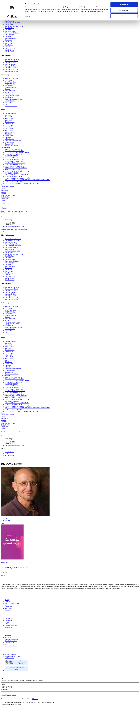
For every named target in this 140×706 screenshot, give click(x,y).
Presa (6, 644)
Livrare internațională (11, 625)
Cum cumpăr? (9, 618)
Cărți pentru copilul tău (11, 61)
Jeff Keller (8, 137)
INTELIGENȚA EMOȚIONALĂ (15, 159)
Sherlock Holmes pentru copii (13, 99)
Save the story (9, 97)
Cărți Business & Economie (13, 239)
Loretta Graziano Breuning (13, 140)
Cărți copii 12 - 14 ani (11, 71)
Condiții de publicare (11, 641)
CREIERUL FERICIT (11, 156)
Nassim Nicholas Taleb (11, 146)
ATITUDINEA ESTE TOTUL (14, 164)
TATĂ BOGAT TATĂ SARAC (14, 151)
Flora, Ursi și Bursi (10, 82)
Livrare (7, 622)
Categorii (7, 601)
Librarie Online (9, 452)
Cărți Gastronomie (10, 38)
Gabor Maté (8, 120)
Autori (3, 109)
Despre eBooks (9, 627)
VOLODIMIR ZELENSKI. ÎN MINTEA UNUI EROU (22, 183)
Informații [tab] (7, 520)
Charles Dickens (9, 132)
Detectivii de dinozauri (11, 78)
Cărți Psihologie (9, 28)
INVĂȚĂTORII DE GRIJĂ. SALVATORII (18, 171)
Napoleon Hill (9, 144)
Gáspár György (9, 123)
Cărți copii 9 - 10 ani (11, 67)
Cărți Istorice (8, 40)
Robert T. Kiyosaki (10, 113)
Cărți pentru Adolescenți (12, 59)
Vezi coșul (8, 226)
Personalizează (123, 10)
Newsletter (8, 637)
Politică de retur (9, 658)
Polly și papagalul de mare (12, 94)
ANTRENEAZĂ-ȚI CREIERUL (15, 163)
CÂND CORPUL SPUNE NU (14, 149)
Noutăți (7, 600)
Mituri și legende (10, 90)
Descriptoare (8, 608)
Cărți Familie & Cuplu (11, 247)
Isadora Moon (9, 85)
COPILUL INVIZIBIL (12, 173)
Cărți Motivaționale (10, 34)
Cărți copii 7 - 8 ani (10, 66)
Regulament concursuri (11, 639)
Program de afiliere (10, 646)
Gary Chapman (9, 118)
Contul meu (5, 203)
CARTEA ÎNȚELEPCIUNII (13, 181)
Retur (6, 624)
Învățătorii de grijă (10, 83)
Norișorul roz (9, 92)
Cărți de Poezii (9, 45)
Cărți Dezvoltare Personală (13, 245)
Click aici (35, 699)
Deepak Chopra (4, 562)
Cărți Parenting (9, 21)
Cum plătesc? (9, 620)
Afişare (27, 16)
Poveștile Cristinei (10, 101)
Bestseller (7, 46)
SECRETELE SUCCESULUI (14, 161)
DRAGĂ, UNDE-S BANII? (13, 169)
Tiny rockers (8, 102)
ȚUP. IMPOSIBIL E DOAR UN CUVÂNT (18, 178)
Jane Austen (8, 116)
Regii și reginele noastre (12, 95)
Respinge (124, 16)
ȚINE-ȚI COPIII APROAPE (13, 154)
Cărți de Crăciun (9, 52)
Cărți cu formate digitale (12, 603)
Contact (4, 208)
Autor (6, 453)
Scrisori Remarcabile (11, 106)
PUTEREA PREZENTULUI (13, 157)
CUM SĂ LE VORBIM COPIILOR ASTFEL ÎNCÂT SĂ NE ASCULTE (27, 180)
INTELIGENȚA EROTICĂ (13, 176)
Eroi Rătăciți (8, 80)
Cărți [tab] (6, 518)
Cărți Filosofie (9, 43)
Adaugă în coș (5, 560)
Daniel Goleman (9, 122)
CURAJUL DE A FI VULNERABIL (16, 168)
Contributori (8, 606)
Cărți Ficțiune (9, 24)
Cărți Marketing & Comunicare (14, 244)
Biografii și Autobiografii (12, 23)
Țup (6, 104)
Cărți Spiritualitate (10, 31)
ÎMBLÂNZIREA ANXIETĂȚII (14, 166)
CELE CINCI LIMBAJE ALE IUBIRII (17, 152)
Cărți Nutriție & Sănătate (12, 33)
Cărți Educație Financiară (12, 240)
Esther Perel (8, 127)
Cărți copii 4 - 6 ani (10, 64)
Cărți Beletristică (10, 48)
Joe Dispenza (9, 125)
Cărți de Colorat (9, 50)
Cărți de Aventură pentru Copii (14, 26)
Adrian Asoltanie (10, 142)
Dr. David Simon (10, 455)
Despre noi (8, 635)
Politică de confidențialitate (13, 656)
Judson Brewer (9, 139)
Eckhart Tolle (9, 135)
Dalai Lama (8, 134)
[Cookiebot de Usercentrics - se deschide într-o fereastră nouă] (12, 16)
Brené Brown (9, 128)
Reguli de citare (9, 642)
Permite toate (124, 5)
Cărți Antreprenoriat (11, 242)
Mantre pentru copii (10, 87)
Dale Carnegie (9, 130)
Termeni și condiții (10, 654)
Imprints (7, 610)
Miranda (7, 89)
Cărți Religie (8, 29)
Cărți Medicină (9, 36)
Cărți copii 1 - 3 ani (10, 62)
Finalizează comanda (17, 226)
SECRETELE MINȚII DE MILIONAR (17, 175)
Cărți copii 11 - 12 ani (11, 69)
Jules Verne (8, 115)
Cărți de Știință (9, 41)
